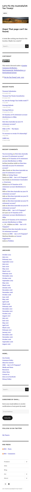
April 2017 (5, 325)
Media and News (7, 367)
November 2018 (7, 292)
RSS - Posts (7, 449)
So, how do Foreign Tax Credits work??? (15, 100)
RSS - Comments (9, 454)
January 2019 (6, 287)
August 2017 (6, 316)
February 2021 (7, 259)
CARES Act (5, 138)
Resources (5, 370)
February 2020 (7, 273)
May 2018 (5, 299)
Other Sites (6, 372)
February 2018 (7, 306)
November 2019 (7, 276)
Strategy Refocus (7, 110)
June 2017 (5, 320)
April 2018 (5, 302)
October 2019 (6, 278)
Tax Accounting (7, 154)
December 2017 (7, 309)
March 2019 (6, 285)
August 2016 (6, 344)
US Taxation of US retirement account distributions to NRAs (14, 187)
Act (5, 474)
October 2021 (6, 255)
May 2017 (5, 323)
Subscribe (7, 418)
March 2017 (6, 327)
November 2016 (7, 337)
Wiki (5, 466)
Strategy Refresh (7, 105)
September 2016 (7, 342)
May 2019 (5, 283)
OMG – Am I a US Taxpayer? (18, 177)
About (6, 478)
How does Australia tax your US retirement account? (14, 165)
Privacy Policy (6, 379)
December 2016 (7, 335)
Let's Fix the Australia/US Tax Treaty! (12, 488)
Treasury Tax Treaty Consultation (13, 96)
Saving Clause (13, 175)
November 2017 (7, 311)
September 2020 (7, 262)
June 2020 (5, 266)
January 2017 (6, 332)
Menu (5, 13)
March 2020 (6, 271)
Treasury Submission (9, 91)
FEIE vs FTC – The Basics (10, 129)
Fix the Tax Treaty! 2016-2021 (14, 77)
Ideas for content (8, 362)
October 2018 (6, 295)
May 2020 (5, 269)
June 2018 (5, 297)
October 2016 (6, 339)
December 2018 (7, 290)
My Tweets (6, 435)
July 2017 (5, 318)
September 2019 (7, 280)
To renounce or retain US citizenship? (14, 133)
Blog (5, 470)
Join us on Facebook (9, 377)
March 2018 (6, 304)
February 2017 (7, 330)
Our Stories (6, 358)
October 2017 (6, 313)
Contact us (5, 374)
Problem (11, 241)
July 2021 (5, 257)
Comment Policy (7, 360)
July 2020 (5, 264)
